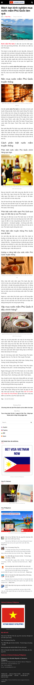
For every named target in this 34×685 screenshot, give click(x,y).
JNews (6, 679)
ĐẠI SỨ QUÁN (26, 674)
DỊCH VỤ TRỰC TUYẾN (14, 674)
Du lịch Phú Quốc (9, 399)
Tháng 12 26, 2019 (17, 16)
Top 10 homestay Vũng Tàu (12, 547)
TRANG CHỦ (4, 674)
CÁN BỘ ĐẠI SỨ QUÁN (6, 675)
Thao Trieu (8, 16)
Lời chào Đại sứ (24, 675)
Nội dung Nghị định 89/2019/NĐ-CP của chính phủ (18, 566)
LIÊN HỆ (16, 675)
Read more (4, 544)
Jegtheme (3, 681)
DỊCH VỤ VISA (4, 677)
